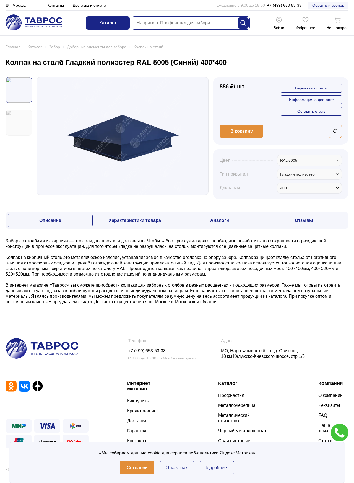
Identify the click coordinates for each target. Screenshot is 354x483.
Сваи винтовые (234, 440)
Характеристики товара (135, 220)
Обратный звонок (328, 5)
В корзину (241, 131)
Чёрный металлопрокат (242, 430)
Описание (50, 220)
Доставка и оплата (89, 5)
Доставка (136, 420)
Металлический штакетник (234, 418)
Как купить (138, 401)
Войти (279, 27)
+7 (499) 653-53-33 (284, 5)
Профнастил (231, 395)
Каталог (108, 22)
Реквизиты (329, 405)
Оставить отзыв (311, 111)
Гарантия (136, 430)
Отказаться (177, 467)
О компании (330, 395)
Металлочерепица (237, 405)
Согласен (137, 467)
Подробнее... (217, 467)
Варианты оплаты (311, 88)
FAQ (322, 415)
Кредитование (142, 411)
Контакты (55, 5)
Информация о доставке (311, 99)
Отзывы (304, 220)
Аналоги (219, 220)
